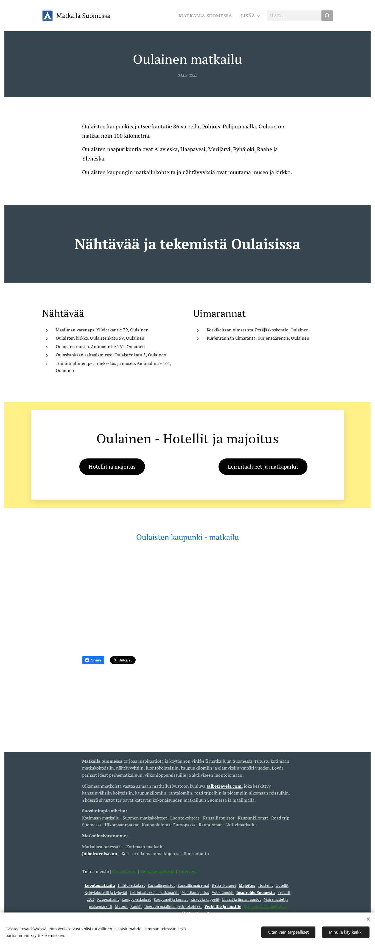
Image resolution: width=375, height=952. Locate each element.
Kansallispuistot (161, 885)
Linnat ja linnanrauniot (241, 899)
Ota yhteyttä (124, 871)
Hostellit (265, 885)
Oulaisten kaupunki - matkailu (187, 537)
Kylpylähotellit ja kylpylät (106, 892)
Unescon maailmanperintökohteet (173, 906)
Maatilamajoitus (195, 892)
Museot (121, 906)
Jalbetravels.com (99, 853)
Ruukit (136, 906)
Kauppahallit (108, 899)
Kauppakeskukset (136, 899)
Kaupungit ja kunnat (171, 899)
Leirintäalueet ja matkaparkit (154, 892)
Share (96, 660)
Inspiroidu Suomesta (255, 892)
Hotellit (282, 885)
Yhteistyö (187, 871)
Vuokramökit (223, 892)
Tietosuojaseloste (157, 871)
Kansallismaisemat (193, 885)
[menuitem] (207, 15)
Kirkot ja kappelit (205, 899)
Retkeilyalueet (224, 885)
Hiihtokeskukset (131, 885)
